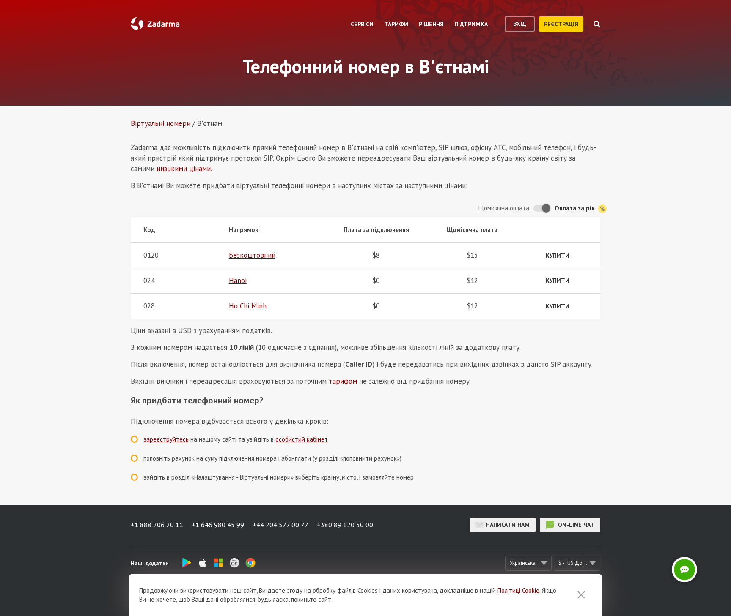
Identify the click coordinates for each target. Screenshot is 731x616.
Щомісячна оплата (503, 208)
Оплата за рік (575, 208)
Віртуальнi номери (160, 123)
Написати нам (508, 525)
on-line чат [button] (575, 525)
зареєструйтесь (166, 439)
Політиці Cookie (518, 590)
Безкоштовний (252, 255)
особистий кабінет (301, 439)
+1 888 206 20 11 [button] (157, 525)
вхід (519, 23)
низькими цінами (184, 168)
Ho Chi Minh (248, 306)
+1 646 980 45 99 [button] (218, 525)
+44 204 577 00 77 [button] (280, 525)
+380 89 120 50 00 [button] (345, 525)
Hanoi (238, 280)
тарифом (343, 381)
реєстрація (561, 24)
